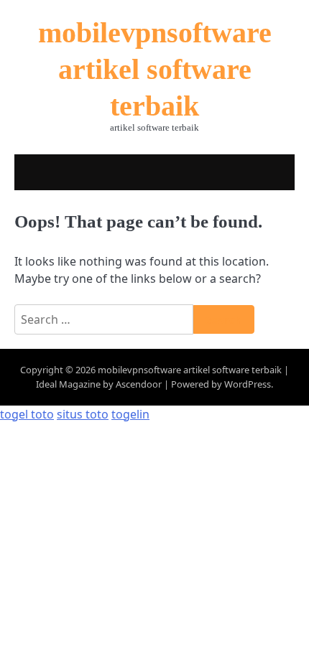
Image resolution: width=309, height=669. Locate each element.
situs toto (83, 414)
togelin (130, 414)
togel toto (27, 414)
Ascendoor (139, 384)
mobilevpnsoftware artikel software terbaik (155, 69)
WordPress (247, 384)
